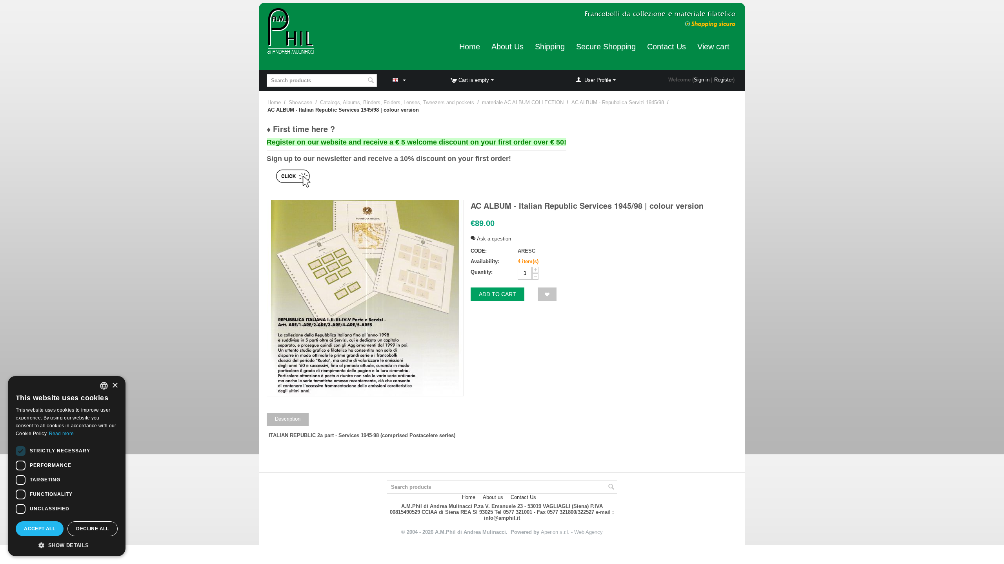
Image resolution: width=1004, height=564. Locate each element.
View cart (713, 46)
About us (493, 497)
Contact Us (666, 46)
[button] (67, 544)
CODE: (479, 251)
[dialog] (67, 466)
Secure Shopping (606, 46)
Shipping (550, 46)
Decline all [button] (92, 528)
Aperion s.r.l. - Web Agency (572, 532)
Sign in (701, 80)
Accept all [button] (39, 528)
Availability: (485, 261)
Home (469, 46)
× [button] (115, 386)
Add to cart (497, 294)
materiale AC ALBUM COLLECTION (523, 102)
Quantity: (482, 272)
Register (723, 80)
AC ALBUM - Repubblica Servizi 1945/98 (617, 102)
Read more (61, 433)
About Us (507, 46)
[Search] (371, 81)
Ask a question (493, 239)
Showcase (300, 102)
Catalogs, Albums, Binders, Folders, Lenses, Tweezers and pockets (397, 102)
